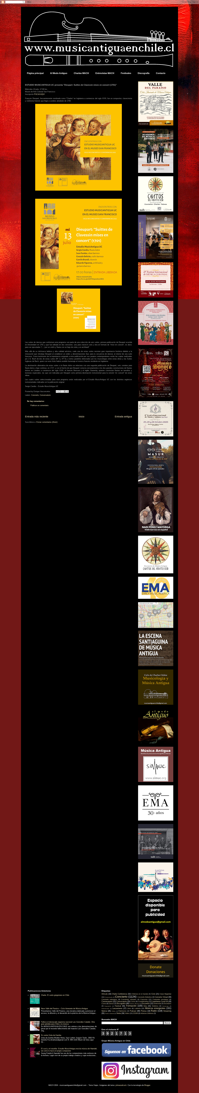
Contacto (160, 73)
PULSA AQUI (39, 94)
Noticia (104, 1011)
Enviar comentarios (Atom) (46, 422)
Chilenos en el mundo (139, 994)
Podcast (133, 1011)
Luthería (138, 1008)
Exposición (108, 1006)
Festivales (126, 73)
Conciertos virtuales (128, 999)
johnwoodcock (121, 1085)
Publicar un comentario (39, 405)
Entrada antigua (123, 416)
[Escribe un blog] (59, 391)
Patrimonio (122, 1011)
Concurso (144, 999)
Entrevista (157, 1003)
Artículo (105, 994)
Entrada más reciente (36, 416)
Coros (133, 1001)
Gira (145, 1006)
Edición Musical (134, 1003)
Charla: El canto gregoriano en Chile (55, 995)
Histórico (155, 1006)
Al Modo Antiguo (58, 73)
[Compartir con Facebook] (64, 391)
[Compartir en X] (62, 391)
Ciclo (153, 994)
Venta (118, 1013)
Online (114, 1011)
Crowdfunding (143, 1001)
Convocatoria (121, 1001)
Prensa (143, 1011)
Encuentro (146, 1004)
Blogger (147, 1085)
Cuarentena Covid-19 (159, 1001)
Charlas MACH (81, 73)
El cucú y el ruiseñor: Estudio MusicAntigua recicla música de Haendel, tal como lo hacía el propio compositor (69, 1050)
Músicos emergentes (155, 1008)
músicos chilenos (147, 1013)
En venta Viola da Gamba (51, 1035)
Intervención (105, 1008)
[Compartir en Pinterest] (67, 391)
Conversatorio (45, 395)
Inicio (81, 416)
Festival (118, 1006)
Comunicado (109, 997)
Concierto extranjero (109, 999)
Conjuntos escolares (160, 999)
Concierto (35, 395)
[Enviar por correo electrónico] (57, 391)
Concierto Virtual (161, 997)
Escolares (167, 1003)
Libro (129, 1008)
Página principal (35, 73)
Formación (131, 1006)
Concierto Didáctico (144, 997)
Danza (111, 1003)
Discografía (143, 73)
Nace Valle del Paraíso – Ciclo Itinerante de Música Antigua (64, 1009)
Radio (154, 1011)
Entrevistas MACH (104, 73)
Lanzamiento (117, 1008)
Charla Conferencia (119, 994)
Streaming (167, 1011)
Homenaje (165, 1006)
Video (127, 1013)
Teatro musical (109, 1013)
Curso (104, 1003)
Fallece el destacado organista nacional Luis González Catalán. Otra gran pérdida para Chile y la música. (68, 1023)
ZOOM (135, 1013)
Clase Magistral (165, 994)
